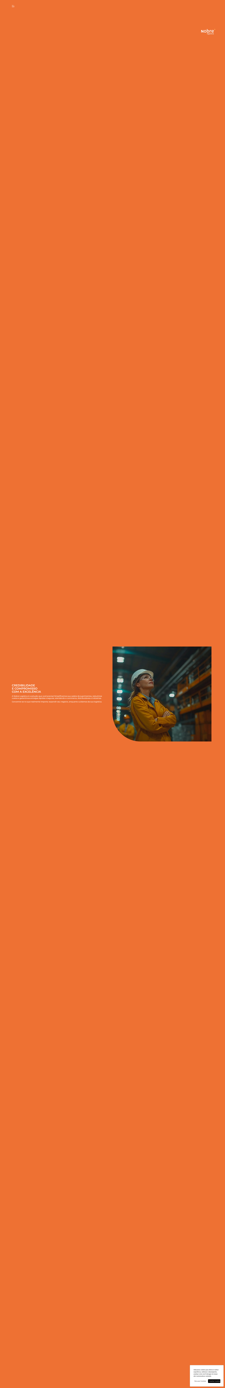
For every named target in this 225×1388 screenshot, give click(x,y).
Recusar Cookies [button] (200, 1381)
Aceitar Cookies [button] (214, 1381)
